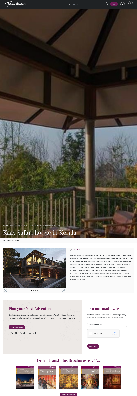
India (25, 225)
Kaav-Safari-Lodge (52, 225)
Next (63, 290)
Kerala (32, 225)
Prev (5, 290)
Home (5, 225)
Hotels (39, 225)
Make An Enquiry (17, 327)
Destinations (15, 225)
